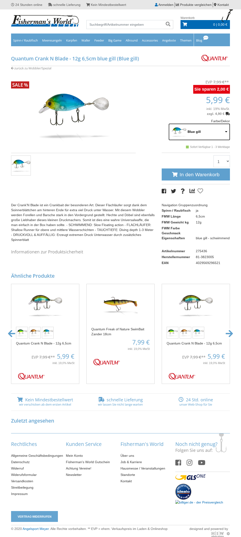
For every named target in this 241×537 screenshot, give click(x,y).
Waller (85, 40)
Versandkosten (22, 481)
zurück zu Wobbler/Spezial (32, 68)
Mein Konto (74, 455)
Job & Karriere (131, 462)
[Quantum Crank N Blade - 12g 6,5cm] (45, 305)
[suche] (168, 24)
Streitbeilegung (22, 487)
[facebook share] (164, 191)
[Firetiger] (22, 332)
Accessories (150, 40)
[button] (12, 334)
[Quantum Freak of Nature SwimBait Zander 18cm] (120, 305)
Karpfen (71, 40)
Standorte (127, 475)
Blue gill (194, 132)
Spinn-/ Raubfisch (25, 40)
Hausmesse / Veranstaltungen (142, 468)
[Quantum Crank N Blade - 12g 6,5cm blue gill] (73, 115)
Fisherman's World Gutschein (88, 462)
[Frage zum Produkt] (183, 191)
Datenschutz (20, 462)
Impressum (19, 494)
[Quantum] (214, 57)
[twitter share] (173, 191)
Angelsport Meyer (36, 529)
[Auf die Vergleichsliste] (193, 191)
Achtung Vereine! (78, 468)
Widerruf (17, 468)
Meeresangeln (52, 40)
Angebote (169, 40)
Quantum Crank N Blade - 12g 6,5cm (43, 343)
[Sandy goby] (35, 332)
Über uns (127, 455)
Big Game (114, 40)
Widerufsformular (24, 475)
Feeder (99, 40)
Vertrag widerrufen (35, 516)
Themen (186, 40)
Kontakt (126, 481)
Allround (132, 40)
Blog (199, 40)
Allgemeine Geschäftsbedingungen (37, 455)
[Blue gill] (48, 332)
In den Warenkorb (200, 174)
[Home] (45, 21)
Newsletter (74, 475)
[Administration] (228, 534)
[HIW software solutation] (218, 534)
